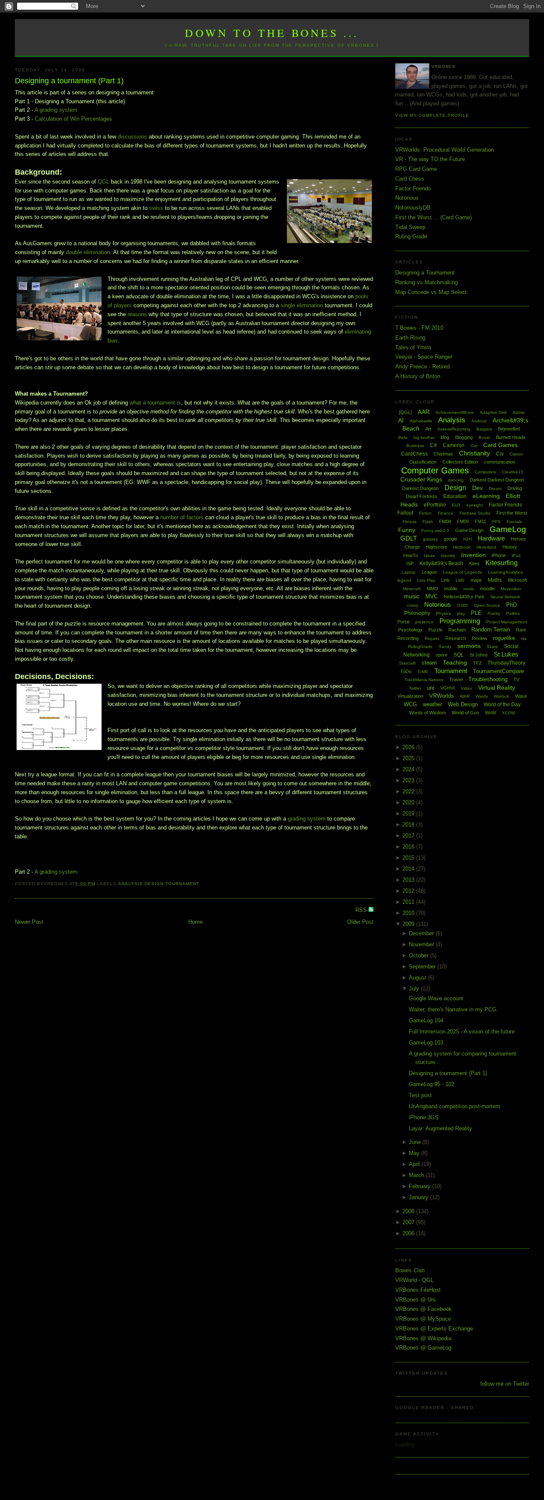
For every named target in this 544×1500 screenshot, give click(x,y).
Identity (448, 555)
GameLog (508, 529)
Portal (403, 621)
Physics (443, 613)
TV (516, 679)
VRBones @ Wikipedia (423, 1338)
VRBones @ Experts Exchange (434, 1328)
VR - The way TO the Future (430, 159)
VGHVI (447, 688)
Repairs (432, 638)
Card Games (500, 445)
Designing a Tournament (425, 272)
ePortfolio (435, 505)
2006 (409, 1233)
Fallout (405, 513)
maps (476, 580)
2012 (409, 891)
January (419, 1197)
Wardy (482, 696)
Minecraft (412, 588)
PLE (476, 613)
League (429, 572)
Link (445, 580)
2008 (409, 1211)
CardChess (414, 454)
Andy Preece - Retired (422, 366)
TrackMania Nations (424, 679)
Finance (445, 513)
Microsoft (517, 580)
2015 (409, 858)
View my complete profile (432, 115)
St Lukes (506, 654)
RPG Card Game (416, 169)
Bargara (484, 429)
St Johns (479, 654)
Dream (495, 488)
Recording (408, 638)
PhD (511, 605)
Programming (459, 621)
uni (430, 688)
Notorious (407, 198)
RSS (361, 910)
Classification (422, 461)
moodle (487, 588)
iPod (516, 555)
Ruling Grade (411, 236)
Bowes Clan (410, 1270)
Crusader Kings (421, 479)
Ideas (429, 555)
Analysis (130, 883)
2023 (409, 780)
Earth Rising (410, 337)
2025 (409, 758)
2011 (409, 902)
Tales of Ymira (413, 347)
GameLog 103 (426, 1042)
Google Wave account (436, 998)
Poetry (493, 613)
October (419, 955)
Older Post (360, 922)
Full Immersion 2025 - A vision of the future (462, 1031)
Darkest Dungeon (420, 488)
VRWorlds (441, 696)
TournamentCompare (498, 671)
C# (433, 445)
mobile (450, 588)
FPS (496, 521)
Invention (473, 555)
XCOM (508, 712)
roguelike (504, 638)
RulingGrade (420, 646)
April (415, 1164)
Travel (455, 679)
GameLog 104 (426, 1020)
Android (479, 421)
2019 (409, 813)
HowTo (410, 555)
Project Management (506, 622)
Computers (485, 472)
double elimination (88, 252)
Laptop (409, 572)
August (418, 977)
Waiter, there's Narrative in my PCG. (453, 1009)
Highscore (436, 546)
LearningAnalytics (505, 572)
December (422, 933)
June (415, 1142)
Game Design (469, 530)
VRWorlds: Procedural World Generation (444, 150)
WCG (410, 704)
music (411, 596)
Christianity (474, 453)
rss (524, 638)
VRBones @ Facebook (423, 1309)
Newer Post (29, 922)
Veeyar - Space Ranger (423, 357)
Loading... (407, 1444)
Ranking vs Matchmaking (426, 282)
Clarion (516, 454)
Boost (484, 437)
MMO (432, 588)
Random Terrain (490, 629)
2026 (409, 747)
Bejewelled (509, 428)
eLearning (486, 495)
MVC (431, 596)
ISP (410, 563)
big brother (424, 437)
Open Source (487, 605)
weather (432, 704)
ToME (422, 671)
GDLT (408, 538)
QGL (103, 181)
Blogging (464, 437)
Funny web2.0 (435, 530)
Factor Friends (413, 188)
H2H (467, 539)
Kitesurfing (501, 562)
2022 (409, 791)
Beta (403, 437)
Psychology (410, 629)
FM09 (463, 521)
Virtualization (410, 696)
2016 (409, 846)
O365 (462, 605)
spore (442, 654)
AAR (424, 411)
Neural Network (505, 596)
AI (401, 420)
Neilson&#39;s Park (464, 596)
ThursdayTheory (506, 663)
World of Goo (465, 712)
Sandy (445, 646)
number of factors (182, 517)
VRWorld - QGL (414, 1280)
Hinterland (486, 547)
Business (415, 445)
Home (195, 922)
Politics (513, 613)
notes (412, 605)
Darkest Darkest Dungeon (497, 479)
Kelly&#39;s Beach (441, 563)
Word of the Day (502, 705)
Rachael (456, 629)
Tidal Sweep (410, 227)
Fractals (514, 521)
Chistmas (443, 453)
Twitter (415, 688)
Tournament (182, 883)
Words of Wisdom (427, 712)
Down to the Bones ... (272, 32)
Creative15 (512, 472)
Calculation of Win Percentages (73, 119)
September (423, 966)
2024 (409, 769)
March (417, 1175)
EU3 (456, 505)
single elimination (301, 305)
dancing (456, 480)
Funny (406, 529)
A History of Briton (417, 376)
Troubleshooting (487, 679)
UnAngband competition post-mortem (454, 1106)
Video (466, 688)
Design (154, 883)
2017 (409, 835)
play (461, 613)
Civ (500, 454)
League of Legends (462, 572)
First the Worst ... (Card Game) (433, 217)
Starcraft (407, 663)
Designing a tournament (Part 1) (69, 80)
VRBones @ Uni (415, 1299)
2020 (409, 802)
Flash (427, 521)
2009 (409, 924)
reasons (137, 314)
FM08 (445, 521)
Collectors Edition (460, 461)
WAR (465, 696)
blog (445, 437)
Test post (420, 1095)
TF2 (477, 662)
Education (455, 496)
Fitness (409, 521)
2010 (409, 913)
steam (429, 662)
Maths (495, 580)
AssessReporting (453, 429)
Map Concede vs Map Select (431, 292)
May (415, 1153)
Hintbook (461, 547)
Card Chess (409, 178)
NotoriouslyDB (413, 207)
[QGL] (405, 412)
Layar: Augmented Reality (440, 1128)
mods (468, 588)
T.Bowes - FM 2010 (419, 328)
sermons (469, 645)
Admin (519, 412)
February (420, 1186)
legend (404, 580)
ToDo (405, 671)
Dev (477, 487)
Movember (511, 588)
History (509, 546)
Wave (521, 696)
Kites (474, 563)
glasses (430, 539)
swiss (156, 208)
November (422, 944)
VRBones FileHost (418, 1290)
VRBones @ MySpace (423, 1319)
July (415, 988)
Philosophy (417, 613)
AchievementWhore (455, 412)
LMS (460, 580)
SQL (458, 655)
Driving (514, 488)
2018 (409, 824)
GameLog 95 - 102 (431, 1084)
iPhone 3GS (424, 1117)
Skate (492, 646)
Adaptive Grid (493, 412)
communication (499, 461)
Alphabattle (421, 421)
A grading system (55, 110)
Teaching (455, 662)
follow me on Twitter (504, 1384)
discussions (132, 136)
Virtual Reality (496, 687)
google (450, 538)
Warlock (501, 696)
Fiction (425, 513)
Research (455, 638)
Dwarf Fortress (421, 496)
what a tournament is (155, 402)
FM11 (480, 521)
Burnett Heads (511, 437)
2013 (409, 880)
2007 (409, 1222)
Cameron (454, 445)
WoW (490, 712)
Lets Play (426, 580)
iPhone (499, 555)
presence (424, 622)
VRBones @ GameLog (423, 1347)
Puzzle (435, 629)
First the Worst (511, 512)
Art (428, 428)
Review (479, 638)
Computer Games (435, 470)
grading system (307, 818)
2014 (409, 869)
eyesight (474, 505)
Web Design (463, 704)
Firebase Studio (474, 513)
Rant (521, 629)
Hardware (491, 538)
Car (473, 445)
